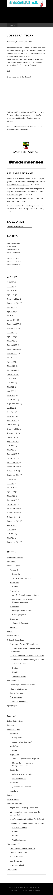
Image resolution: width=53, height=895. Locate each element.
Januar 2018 (11, 504)
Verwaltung (14, 627)
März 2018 (11, 496)
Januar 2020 (11, 425)
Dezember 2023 (13, 324)
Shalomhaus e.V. (13, 681)
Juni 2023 (10, 332)
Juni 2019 (10, 446)
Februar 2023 (12, 345)
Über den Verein (16, 697)
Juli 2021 (10, 379)
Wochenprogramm (19, 615)
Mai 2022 (10, 358)
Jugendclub (14, 570)
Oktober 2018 (12, 471)
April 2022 (11, 362)
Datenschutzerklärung (15, 557)
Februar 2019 (12, 454)
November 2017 (13, 513)
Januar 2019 (11, 458)
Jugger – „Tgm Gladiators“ (22, 578)
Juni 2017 (10, 534)
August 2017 (12, 525)
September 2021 (13, 374)
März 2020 (11, 416)
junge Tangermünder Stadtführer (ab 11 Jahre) (27, 655)
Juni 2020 (10, 412)
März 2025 (11, 316)
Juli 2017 (10, 530)
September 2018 (13, 475)
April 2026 (11, 295)
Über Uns (15, 672)
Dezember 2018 (13, 462)
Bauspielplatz (17, 574)
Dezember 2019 (13, 429)
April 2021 (11, 391)
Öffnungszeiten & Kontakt (22, 611)
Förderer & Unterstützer (18, 689)
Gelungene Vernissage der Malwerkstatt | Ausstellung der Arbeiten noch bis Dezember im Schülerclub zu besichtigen (25, 192)
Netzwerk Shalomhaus (15, 640)
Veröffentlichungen (19, 676)
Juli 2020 (10, 408)
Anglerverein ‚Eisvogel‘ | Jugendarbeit (24, 644)
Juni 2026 (10, 286)
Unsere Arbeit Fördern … (19, 702)
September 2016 (13, 542)
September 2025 (13, 303)
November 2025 (13, 299)
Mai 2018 (10, 488)
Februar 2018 (12, 500)
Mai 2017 (10, 538)
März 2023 (11, 341)
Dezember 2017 (13, 509)
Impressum (11, 562)
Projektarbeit (14, 591)
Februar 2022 (12, 370)
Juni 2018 (10, 483)
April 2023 (11, 337)
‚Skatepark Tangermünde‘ (21, 623)
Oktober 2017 (12, 517)
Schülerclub (14, 606)
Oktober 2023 (12, 328)
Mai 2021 (10, 387)
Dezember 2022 (13, 349)
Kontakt (15, 587)
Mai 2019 (10, 450)
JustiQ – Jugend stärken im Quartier (25, 595)
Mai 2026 (10, 291)
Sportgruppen (12, 706)
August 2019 (12, 441)
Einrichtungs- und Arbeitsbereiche (22, 685)
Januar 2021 (11, 400)
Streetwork (14, 619)
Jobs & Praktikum (16, 693)
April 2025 (11, 312)
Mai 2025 (10, 307)
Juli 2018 (10, 479)
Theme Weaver (35, 890)
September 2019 (13, 437)
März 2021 (11, 395)
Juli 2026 (10, 282)
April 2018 (11, 492)
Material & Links (13, 636)
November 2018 (13, 467)
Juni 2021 (10, 383)
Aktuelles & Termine (19, 664)
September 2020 (13, 404)
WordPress (36, 887)
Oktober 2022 (12, 353)
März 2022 (11, 366)
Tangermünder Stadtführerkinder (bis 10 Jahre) (27, 660)
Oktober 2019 (12, 433)
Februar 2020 (12, 421)
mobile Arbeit (14, 582)
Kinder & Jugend (13, 566)
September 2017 (13, 521)
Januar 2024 (11, 320)
